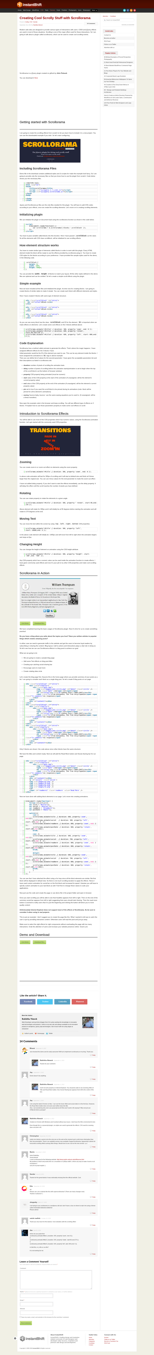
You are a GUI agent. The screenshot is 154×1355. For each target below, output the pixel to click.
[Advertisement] (38, 54)
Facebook (127, 10)
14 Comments (91, 23)
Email (21, 1300)
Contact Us (107, 35)
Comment (23, 1268)
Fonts (58, 10)
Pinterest (134, 10)
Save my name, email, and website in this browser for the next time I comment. (45, 1317)
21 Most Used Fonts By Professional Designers (118, 62)
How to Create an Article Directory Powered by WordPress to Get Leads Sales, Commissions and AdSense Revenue (118, 98)
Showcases (86, 10)
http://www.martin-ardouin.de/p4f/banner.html (70, 1159)
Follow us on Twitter (110, 44)
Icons (79, 10)
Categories (92, 1341)
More (93, 10)
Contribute (113, 16)
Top (15, 1338)
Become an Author (109, 38)
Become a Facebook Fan (111, 1341)
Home (20, 10)
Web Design (27, 10)
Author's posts (28, 1033)
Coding (27, 22)
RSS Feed (107, 41)
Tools (46, 10)
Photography (73, 10)
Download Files (39, 623)
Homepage (40, 1033)
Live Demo (25, 623)
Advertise (105, 16)
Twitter (124, 10)
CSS (42, 10)
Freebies (64, 10)
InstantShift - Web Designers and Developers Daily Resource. (29, 4)
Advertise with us (109, 47)
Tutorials (52, 10)
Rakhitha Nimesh (38, 25)
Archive (106, 1337)
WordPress (35, 10)
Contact (91, 1345)
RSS (131, 10)
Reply (93, 1055)
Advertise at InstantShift (128, 24)
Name (46, 1292)
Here (36, 78)
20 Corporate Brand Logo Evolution (115, 76)
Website (22, 1308)
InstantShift (32, 1338)
